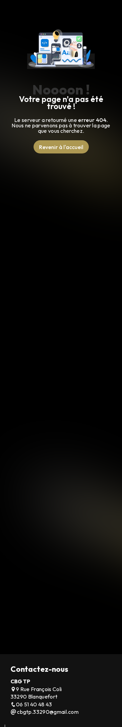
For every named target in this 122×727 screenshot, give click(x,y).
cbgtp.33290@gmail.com (47, 711)
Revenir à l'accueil (61, 147)
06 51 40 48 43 (34, 704)
